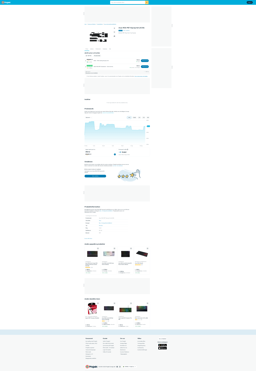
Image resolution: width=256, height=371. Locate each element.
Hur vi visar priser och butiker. (141, 76)
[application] (117, 133)
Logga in (250, 2)
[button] (114, 28)
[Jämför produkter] (114, 36)
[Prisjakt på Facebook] (117, 366)
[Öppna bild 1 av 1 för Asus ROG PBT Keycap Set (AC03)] (99, 37)
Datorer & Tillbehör (92, 24)
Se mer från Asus (88, 238)
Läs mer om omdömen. (118, 165)
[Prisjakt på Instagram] (120, 366)
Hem (85, 24)
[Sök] (147, 2)
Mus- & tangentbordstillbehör (110, 24)
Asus (100, 220)
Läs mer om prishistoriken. (108, 112)
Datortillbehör (100, 24)
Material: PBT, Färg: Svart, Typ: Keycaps (127, 33)
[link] (92, 260)
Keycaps (101, 225)
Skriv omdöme (126, 30)
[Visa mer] (86, 61)
